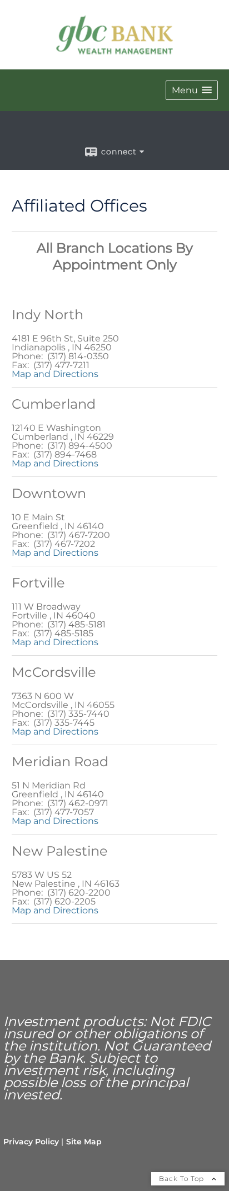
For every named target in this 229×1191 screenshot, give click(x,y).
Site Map (84, 1142)
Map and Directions (55, 374)
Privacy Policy (31, 1142)
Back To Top (182, 1178)
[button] (192, 90)
